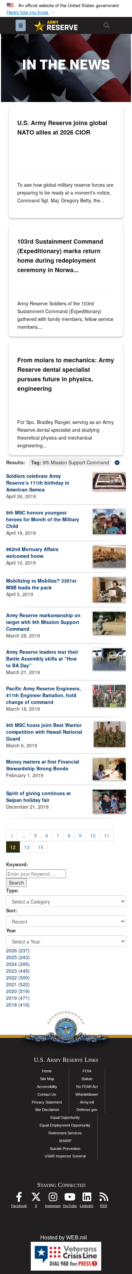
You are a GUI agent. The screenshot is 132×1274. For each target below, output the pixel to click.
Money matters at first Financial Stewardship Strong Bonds (42, 765)
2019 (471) (18, 997)
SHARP (65, 1141)
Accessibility (47, 1087)
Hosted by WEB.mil (63, 1237)
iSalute (87, 1079)
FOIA (87, 1071)
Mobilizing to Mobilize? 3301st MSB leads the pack (41, 584)
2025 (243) (18, 957)
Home (47, 1071)
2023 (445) (18, 970)
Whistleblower (86, 1094)
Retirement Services (65, 1133)
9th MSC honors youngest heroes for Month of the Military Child (42, 519)
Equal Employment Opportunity (65, 1125)
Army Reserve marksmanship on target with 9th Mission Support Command (43, 622)
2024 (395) (18, 963)
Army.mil (87, 1102)
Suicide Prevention (65, 1149)
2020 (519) (18, 991)
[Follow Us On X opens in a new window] (35, 1198)
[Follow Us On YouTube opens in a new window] (69, 1198)
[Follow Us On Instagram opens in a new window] (52, 1198)
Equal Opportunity (65, 1117)
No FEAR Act (87, 1087)
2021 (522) (18, 984)
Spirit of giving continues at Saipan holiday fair (38, 796)
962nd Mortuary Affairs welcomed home (32, 552)
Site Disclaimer (47, 1110)
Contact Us (47, 1094)
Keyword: (17, 864)
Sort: (11, 910)
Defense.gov (86, 1110)
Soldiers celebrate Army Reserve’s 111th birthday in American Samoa (37, 482)
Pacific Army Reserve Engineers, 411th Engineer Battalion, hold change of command (43, 695)
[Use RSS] (103, 1198)
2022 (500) (18, 977)
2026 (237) (18, 950)
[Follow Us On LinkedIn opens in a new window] (86, 1198)
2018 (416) (18, 1004)
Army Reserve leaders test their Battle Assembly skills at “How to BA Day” (42, 658)
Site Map (47, 1079)
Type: (12, 890)
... (24, 835)
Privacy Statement (47, 1102)
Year (11, 930)
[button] (31, 12)
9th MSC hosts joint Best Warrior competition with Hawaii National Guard (44, 732)
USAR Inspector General (65, 1156)
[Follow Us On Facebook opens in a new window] (18, 1198)
